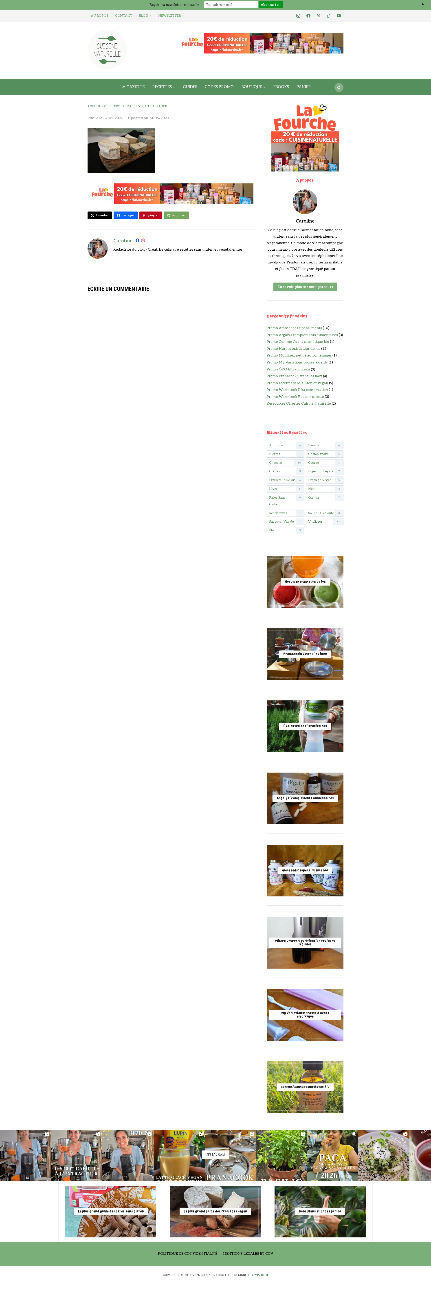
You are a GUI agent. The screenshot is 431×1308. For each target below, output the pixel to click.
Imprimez (179, 215)
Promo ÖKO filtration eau (288, 369)
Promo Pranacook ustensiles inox (294, 376)
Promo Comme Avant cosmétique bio (298, 342)
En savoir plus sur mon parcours (305, 287)
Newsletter (169, 16)
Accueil (94, 106)
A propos (99, 16)
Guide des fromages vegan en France (135, 106)
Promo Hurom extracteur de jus (293, 349)
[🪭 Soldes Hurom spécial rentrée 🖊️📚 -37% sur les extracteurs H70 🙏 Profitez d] (128, 1155)
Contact (123, 16)
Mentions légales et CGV (248, 1254)
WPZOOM (261, 1275)
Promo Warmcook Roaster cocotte (295, 397)
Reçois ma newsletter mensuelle (174, 5)
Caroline (122, 241)
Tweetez (102, 215)
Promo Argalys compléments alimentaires (302, 335)
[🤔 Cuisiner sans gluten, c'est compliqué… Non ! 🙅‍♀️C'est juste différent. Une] (383, 1155)
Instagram (215, 1154)
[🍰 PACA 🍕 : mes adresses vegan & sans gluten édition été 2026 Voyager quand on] (332, 1155)
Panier (304, 87)
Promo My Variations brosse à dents (297, 362)
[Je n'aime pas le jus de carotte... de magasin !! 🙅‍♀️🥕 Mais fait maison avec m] (25, 1155)
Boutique (251, 87)
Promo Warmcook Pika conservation (297, 390)
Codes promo (219, 87)
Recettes (162, 87)
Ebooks (281, 87)
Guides (190, 87)
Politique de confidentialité (187, 1254)
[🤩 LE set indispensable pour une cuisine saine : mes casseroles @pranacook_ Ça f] (230, 1155)
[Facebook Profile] (137, 241)
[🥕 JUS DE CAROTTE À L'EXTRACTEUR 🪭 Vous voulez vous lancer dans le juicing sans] (76, 1155)
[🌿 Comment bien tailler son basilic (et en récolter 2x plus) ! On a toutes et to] (281, 1155)
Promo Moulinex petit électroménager (299, 355)
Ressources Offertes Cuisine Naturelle (299, 403)
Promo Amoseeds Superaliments (294, 328)
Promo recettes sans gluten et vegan (297, 383)
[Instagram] (143, 241)
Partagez (127, 215)
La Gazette (132, 87)
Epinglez (152, 215)
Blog (143, 16)
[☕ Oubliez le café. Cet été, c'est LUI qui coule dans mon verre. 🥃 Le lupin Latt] (179, 1155)
